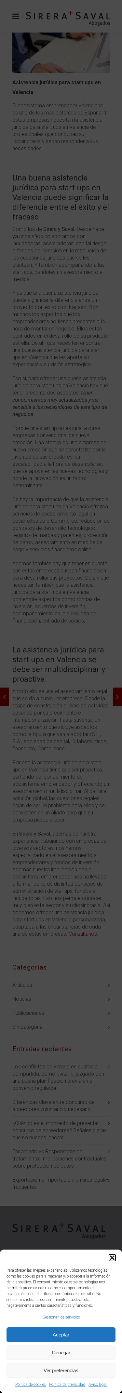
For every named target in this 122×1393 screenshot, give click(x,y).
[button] (112, 1257)
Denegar (61, 1352)
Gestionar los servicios (61, 1317)
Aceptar (61, 1334)
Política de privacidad (67, 1384)
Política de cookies (30, 1384)
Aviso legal (97, 1384)
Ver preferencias (61, 1370)
